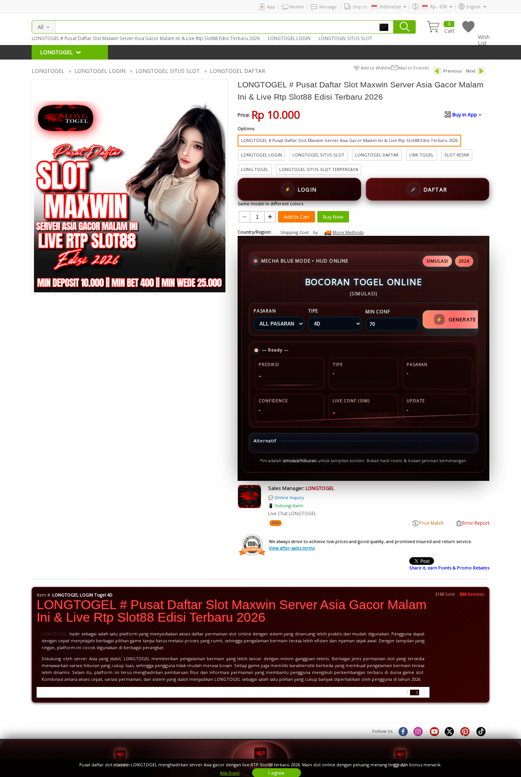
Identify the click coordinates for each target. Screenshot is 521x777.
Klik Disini (230, 773)
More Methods (348, 232)
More (275, 523)
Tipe (313, 311)
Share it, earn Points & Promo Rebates (449, 568)
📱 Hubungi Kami (285, 505)
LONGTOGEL (48, 70)
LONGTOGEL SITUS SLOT (345, 38)
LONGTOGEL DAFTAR (237, 70)
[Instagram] (419, 731)
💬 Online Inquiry (286, 497)
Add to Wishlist (376, 68)
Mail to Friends (413, 68)
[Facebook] (402, 731)
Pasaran (265, 311)
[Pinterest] (465, 731)
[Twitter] (450, 731)
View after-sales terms (292, 548)
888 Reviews (472, 594)
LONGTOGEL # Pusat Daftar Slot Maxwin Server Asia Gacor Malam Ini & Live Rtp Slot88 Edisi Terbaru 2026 (146, 38)
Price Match (431, 523)
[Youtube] (434, 731)
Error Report (475, 523)
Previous (452, 71)
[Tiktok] (481, 731)
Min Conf (377, 311)
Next (471, 71)
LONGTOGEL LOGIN (289, 38)
